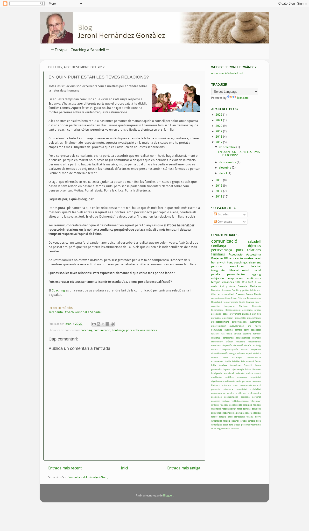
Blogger (168, 495)
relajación (217, 278)
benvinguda (216, 329)
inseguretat (218, 270)
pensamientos (236, 274)
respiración (235, 278)
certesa (237, 333)
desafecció (249, 345)
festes (258, 361)
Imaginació (229, 306)
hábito (248, 369)
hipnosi (227, 369)
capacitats (256, 329)
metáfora (229, 377)
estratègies (237, 357)
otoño (232, 381)
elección (224, 353)
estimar (215, 357)
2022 (219, 114)
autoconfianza (254, 318)
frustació (248, 365)
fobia (213, 365)
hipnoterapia (238, 369)
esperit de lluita (253, 353)
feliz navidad (247, 361)
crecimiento (217, 341)
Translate (242, 97)
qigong (256, 274)
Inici (124, 468)
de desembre (227, 147)
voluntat (226, 428)
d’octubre (225, 167)
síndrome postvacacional (238, 412)
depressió (238, 345)
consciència (228, 337)
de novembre (228, 162)
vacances (228, 282)
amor (232, 258)
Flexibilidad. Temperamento (224, 302)
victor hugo (216, 428)
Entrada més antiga (183, 468)
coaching (86, 330)
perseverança (221, 250)
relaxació (247, 405)
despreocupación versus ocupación (241, 349)
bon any (216, 262)
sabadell (254, 241)
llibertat (234, 270)
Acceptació (236, 254)
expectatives (217, 361)
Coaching (59, 290)
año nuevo (254, 326)
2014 (219, 191)
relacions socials (228, 405)
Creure (249, 294)
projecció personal (251, 397)
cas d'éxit (226, 333)
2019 (219, 131)
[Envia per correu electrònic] (93, 324)
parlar (239, 381)
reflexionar (255, 401)
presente (215, 389)
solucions (256, 408)
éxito (236, 428)
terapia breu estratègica (232, 416)
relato (239, 405)
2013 (219, 196)
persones (246, 381)
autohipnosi (255, 321)
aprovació (216, 318)
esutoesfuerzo (254, 357)
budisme (229, 329)
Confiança (118, 330)
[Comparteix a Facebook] (107, 324)
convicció (256, 337)
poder (236, 385)
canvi (246, 329)
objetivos (215, 381)
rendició (257, 405)
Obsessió (256, 306)
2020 (219, 125)
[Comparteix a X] (103, 324)
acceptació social (219, 313)
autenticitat (227, 318)
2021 (219, 120)
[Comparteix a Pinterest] (112, 324)
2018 (219, 136)
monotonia (242, 377)
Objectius (253, 246)
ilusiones (257, 369)
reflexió (215, 405)
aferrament (235, 313)
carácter (215, 333)
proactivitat (241, 389)
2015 (219, 185)
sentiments (254, 278)
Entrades (223, 214)
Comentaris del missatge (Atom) (88, 477)
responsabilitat (229, 408)
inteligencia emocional (222, 373)
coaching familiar (252, 333)
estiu (225, 357)
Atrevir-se (226, 290)
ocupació (224, 381)
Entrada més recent (65, 468)
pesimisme (226, 385)
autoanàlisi (240, 318)
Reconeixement (232, 310)
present (257, 385)
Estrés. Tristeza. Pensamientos (246, 298)
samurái (247, 408)
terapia (215, 282)
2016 (219, 180)
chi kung (227, 262)
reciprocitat (243, 401)
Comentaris (224, 221)
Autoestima (253, 254)
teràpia (243, 420)
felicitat (256, 266)
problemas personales (222, 393)
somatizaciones (218, 412)
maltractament (253, 373)
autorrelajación (218, 326)
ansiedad (246, 313)
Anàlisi (214, 286)
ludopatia (240, 373)
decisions (240, 341)
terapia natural (231, 420)
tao (252, 412)
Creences (240, 294)
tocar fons (228, 424)
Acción (258, 282)
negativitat (256, 377)
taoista (257, 412)
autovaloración (237, 326)
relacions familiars (145, 330)
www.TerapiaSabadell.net (227, 73)
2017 (219, 142)
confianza (215, 337)
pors (129, 330)
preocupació (246, 385)
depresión (227, 345)
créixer (229, 341)
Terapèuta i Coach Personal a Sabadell (75, 312)
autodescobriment (220, 321)
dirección (215, 353)
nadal (257, 270)
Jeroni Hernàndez (61, 308)
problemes (216, 397)
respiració (216, 408)
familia (228, 361)
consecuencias (243, 337)
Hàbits (242, 302)
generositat (216, 369)
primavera (228, 389)
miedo (246, 270)
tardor (214, 416)
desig (258, 345)
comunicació (102, 330)
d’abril (223, 173)
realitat (234, 401)
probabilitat (255, 389)
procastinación (231, 397)
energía (232, 353)
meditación (216, 377)
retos (239, 408)
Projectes (217, 258)
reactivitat (225, 401)
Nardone (243, 306)
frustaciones (235, 365)
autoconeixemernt (249, 258)
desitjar (214, 349)
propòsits (215, 401)
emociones (237, 266)
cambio (238, 329)
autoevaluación (239, 321)
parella (215, 274)
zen (232, 428)
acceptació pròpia (251, 310)
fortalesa (222, 365)
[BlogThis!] (98, 324)
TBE (226, 258)
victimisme (256, 424)
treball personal (242, 424)
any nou (256, 313)
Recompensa (217, 310)
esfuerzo (241, 353)
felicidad (236, 361)
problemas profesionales (248, 393)
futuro (258, 365)
